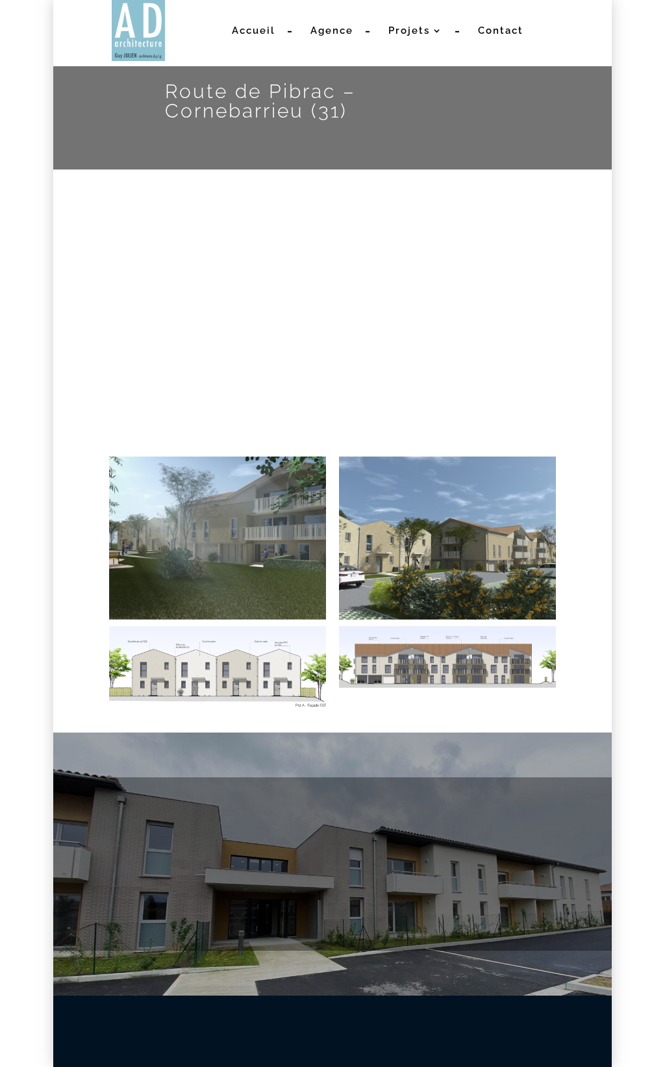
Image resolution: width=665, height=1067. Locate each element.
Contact (500, 31)
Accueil (253, 31)
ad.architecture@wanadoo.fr (332, 878)
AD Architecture (244, 1014)
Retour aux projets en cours (430, 369)
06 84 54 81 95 (179, 878)
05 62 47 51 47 (100, 878)
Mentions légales (442, 1014)
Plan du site (525, 1014)
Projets (409, 31)
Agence (331, 31)
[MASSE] (214, 281)
